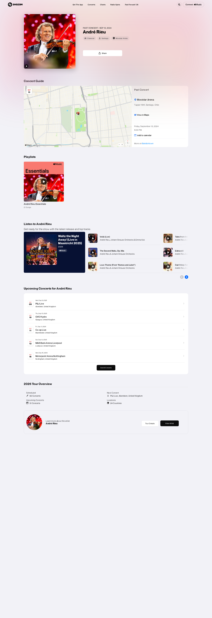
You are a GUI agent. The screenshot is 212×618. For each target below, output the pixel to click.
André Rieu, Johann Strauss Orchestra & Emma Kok (122, 240)
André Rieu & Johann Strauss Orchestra (117, 254)
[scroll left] (182, 277)
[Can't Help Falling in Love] (168, 266)
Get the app (78, 5)
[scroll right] (186, 277)
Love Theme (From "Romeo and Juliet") (117, 265)
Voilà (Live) (105, 237)
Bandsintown (147, 143)
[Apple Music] (70, 250)
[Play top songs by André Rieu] (26, 66)
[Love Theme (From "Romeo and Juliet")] (92, 266)
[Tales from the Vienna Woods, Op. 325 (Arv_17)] (168, 238)
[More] (156, 238)
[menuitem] (77, 4)
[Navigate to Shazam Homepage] (15, 4)
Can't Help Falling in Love (186, 265)
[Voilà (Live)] (92, 238)
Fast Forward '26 (131, 5)
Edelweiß (179, 251)
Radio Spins (115, 5)
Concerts (91, 5)
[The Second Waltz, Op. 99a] (92, 252)
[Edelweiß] (168, 252)
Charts (103, 5)
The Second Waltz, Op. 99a (112, 251)
